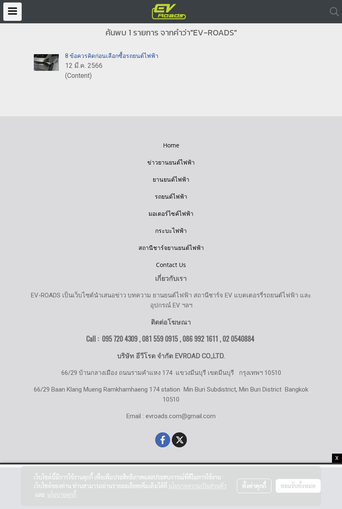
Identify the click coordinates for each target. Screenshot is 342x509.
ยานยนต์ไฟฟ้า (171, 179)
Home (171, 145)
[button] (331, 11)
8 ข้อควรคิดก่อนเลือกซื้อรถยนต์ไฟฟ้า (111, 55)
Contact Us (171, 265)
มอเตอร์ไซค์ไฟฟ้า (171, 213)
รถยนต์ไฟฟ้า (171, 196)
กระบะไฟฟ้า (171, 231)
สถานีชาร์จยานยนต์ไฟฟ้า (171, 248)
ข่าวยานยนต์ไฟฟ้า (171, 162)
